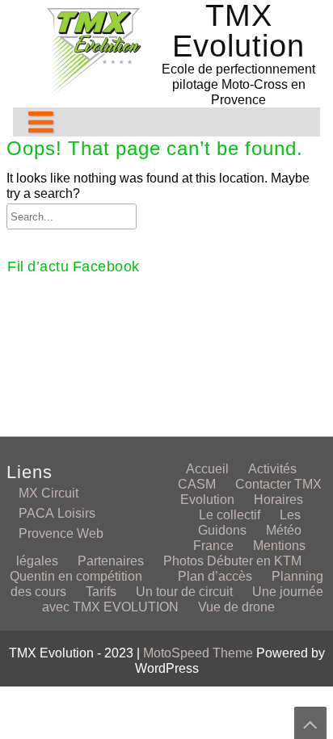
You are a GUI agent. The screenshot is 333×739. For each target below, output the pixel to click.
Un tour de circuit (184, 591)
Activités (272, 469)
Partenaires (111, 561)
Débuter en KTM (254, 561)
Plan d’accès (215, 576)
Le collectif (229, 515)
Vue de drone (236, 607)
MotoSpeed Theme (199, 653)
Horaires (278, 499)
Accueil (207, 469)
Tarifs (101, 591)
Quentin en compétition (76, 576)
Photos (183, 561)
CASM (197, 484)
